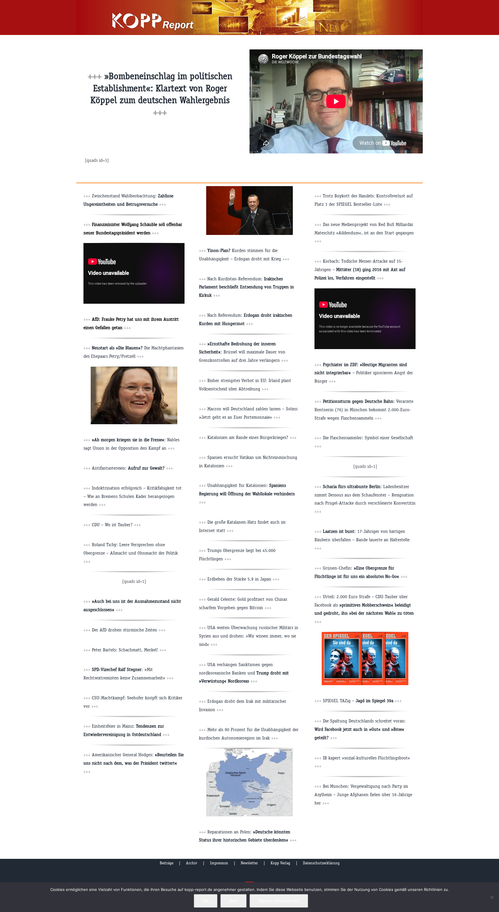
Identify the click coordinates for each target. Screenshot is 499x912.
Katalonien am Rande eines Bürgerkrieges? (252, 437)
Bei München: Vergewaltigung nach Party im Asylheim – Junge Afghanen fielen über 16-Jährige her (363, 794)
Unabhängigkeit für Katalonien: (247, 494)
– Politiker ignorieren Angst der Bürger (363, 373)
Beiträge (166, 863)
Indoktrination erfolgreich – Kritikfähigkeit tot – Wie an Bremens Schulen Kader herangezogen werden (132, 496)
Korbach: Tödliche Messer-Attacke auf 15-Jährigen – (359, 269)
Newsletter (249, 863)
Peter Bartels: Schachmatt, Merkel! (129, 650)
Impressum (219, 863)
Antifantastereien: (132, 468)
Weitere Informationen (278, 900)
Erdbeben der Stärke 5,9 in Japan (243, 579)
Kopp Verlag (280, 863)
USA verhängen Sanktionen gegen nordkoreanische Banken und (244, 673)
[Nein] (492, 897)
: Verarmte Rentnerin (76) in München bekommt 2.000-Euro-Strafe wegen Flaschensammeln (363, 409)
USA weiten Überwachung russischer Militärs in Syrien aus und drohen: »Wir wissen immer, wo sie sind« (248, 636)
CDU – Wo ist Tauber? (116, 524)
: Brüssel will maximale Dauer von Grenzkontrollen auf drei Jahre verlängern (243, 352)
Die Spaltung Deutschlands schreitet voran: (360, 729)
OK (205, 900)
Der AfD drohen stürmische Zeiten (128, 630)
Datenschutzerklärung (321, 863)
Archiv (191, 863)
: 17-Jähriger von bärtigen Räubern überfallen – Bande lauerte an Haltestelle (361, 540)
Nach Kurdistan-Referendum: (246, 287)
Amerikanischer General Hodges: (133, 763)
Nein (233, 900)
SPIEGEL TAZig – (362, 700)
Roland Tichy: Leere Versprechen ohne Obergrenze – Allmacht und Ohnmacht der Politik (130, 553)
